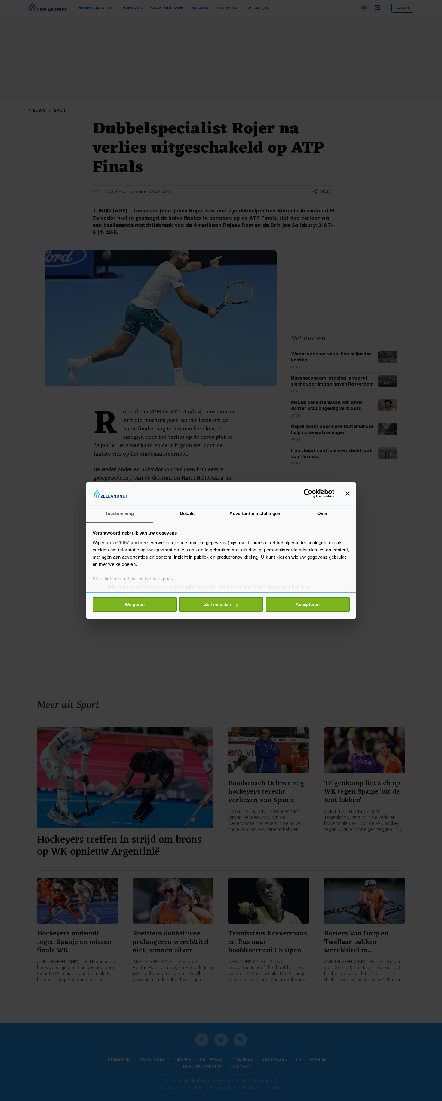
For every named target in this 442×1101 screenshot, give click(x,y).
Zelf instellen (217, 604)
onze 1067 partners (128, 542)
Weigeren (135, 604)
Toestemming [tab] (119, 513)
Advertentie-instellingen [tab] (254, 513)
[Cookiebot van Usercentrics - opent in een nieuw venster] (308, 493)
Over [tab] (322, 513)
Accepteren (308, 604)
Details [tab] (187, 513)
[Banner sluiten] (347, 493)
